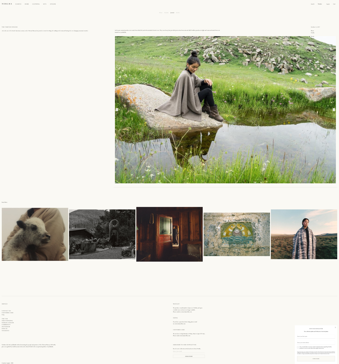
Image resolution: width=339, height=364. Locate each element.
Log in (328, 4)
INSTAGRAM (6, 326)
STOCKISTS (5, 330)
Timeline (166, 12)
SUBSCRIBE (189, 356)
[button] (20, 4)
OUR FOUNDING (7, 320)
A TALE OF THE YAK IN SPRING (35, 234)
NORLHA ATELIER (8, 323)
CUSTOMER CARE (8, 313)
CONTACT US (6, 311)
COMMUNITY (6, 324)
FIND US (4, 328)
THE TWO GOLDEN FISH (237, 234)
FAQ (3, 315)
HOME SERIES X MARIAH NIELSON (102, 234)
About (160, 12)
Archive (178, 12)
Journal (172, 12)
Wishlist (320, 4)
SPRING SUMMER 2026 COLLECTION (304, 234)
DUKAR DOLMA (169, 234)
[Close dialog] (335, 327)
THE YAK (5, 319)
